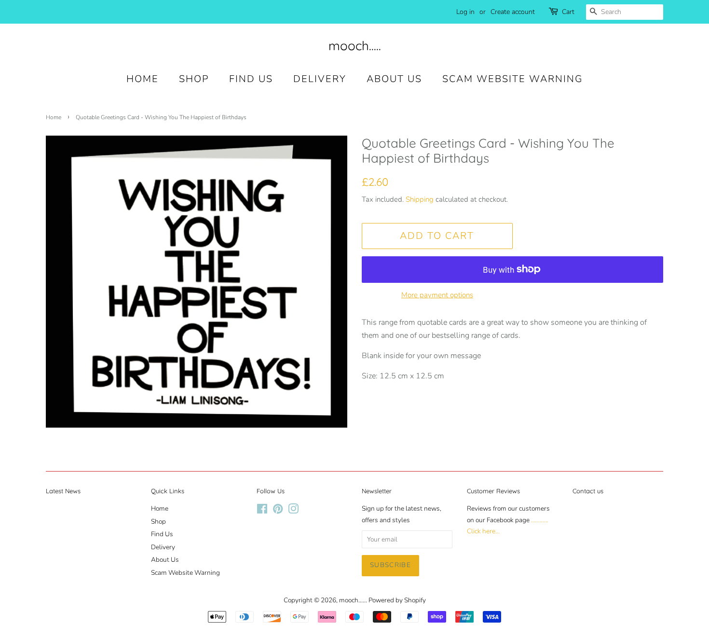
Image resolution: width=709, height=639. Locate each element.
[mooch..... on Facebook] (262, 510)
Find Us (251, 78)
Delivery (319, 78)
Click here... (483, 531)
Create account (513, 11)
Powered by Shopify (397, 600)
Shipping (420, 199)
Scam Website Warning (512, 78)
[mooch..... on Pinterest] (278, 510)
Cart (568, 11)
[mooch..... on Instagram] (293, 510)
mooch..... (354, 45)
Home (142, 78)
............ (539, 520)
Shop (194, 78)
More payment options (437, 295)
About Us (394, 78)
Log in (465, 11)
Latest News (63, 491)
